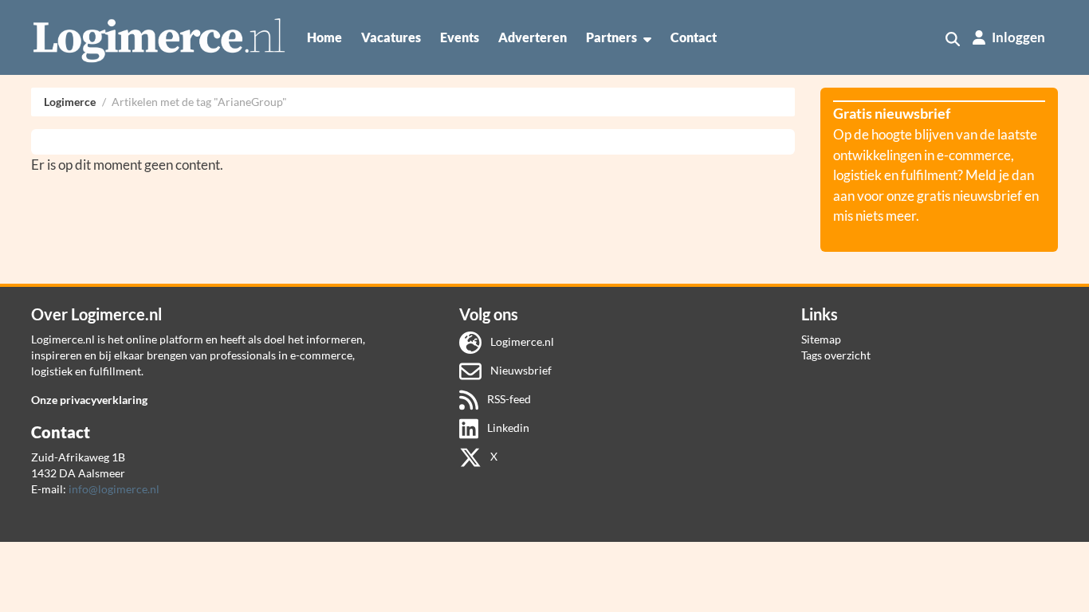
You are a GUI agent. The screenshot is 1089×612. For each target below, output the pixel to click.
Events (459, 37)
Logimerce (70, 101)
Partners (611, 37)
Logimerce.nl (521, 341)
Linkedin (507, 427)
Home (324, 37)
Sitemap (821, 339)
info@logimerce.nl (114, 489)
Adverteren (532, 37)
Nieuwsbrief (520, 370)
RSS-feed (508, 399)
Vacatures (391, 37)
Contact (693, 37)
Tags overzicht (836, 355)
